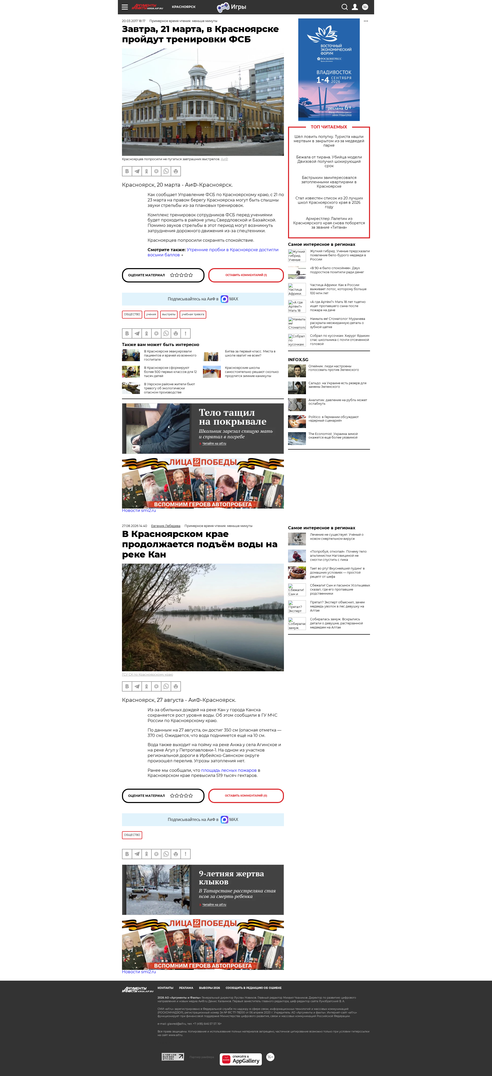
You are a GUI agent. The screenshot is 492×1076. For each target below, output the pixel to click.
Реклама (186, 988)
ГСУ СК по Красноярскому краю (147, 674)
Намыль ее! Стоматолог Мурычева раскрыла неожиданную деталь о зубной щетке (337, 323)
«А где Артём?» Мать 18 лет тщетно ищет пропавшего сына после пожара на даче (338, 306)
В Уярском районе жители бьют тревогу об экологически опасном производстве (169, 388)
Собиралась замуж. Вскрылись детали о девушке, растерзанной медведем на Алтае (336, 623)
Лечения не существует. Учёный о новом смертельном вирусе (337, 537)
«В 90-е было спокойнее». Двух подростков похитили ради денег (337, 270)
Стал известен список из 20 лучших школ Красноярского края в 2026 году (329, 202)
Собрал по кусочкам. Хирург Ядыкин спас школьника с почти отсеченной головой (340, 340)
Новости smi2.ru (139, 510)
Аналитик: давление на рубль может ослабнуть (338, 401)
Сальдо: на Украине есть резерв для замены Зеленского (337, 385)
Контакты (165, 988)
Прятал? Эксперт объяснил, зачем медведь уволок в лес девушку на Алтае (337, 606)
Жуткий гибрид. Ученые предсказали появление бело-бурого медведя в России (340, 255)
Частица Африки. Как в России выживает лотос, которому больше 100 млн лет (338, 289)
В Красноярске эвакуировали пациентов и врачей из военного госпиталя (170, 355)
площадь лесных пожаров (229, 770)
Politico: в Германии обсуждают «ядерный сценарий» (334, 418)
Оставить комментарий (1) (246, 275)
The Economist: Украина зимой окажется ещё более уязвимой (333, 435)
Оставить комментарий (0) (246, 795)
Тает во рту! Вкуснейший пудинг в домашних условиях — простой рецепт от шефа (337, 572)
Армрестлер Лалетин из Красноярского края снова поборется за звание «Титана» (329, 223)
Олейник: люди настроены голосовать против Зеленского (334, 368)
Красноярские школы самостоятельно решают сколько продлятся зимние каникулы (252, 372)
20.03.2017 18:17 (133, 21)
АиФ (224, 159)
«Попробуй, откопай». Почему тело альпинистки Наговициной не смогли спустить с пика (338, 556)
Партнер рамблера (202, 1057)
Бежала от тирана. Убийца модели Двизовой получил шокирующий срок (329, 161)
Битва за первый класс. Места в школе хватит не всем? (250, 353)
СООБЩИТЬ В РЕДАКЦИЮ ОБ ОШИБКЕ (254, 988)
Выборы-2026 (209, 988)
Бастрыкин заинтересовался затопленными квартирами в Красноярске (329, 182)
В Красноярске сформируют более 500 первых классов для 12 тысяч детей (170, 372)
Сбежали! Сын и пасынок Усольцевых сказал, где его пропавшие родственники (340, 589)
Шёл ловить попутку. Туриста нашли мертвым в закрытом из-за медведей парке (329, 141)
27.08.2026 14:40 (134, 526)
